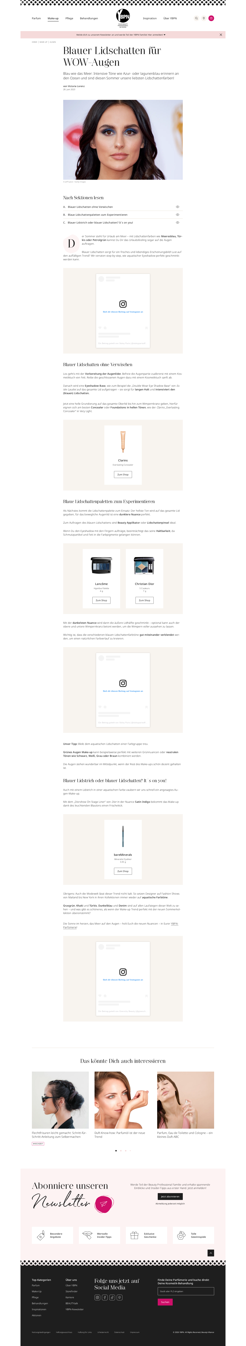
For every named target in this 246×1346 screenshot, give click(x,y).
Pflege (69, 18)
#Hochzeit (38, 1143)
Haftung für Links (85, 1332)
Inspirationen (39, 1309)
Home (34, 42)
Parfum (36, 18)
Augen (53, 42)
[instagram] (97, 1297)
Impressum (135, 1332)
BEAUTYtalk (72, 1303)
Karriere (70, 1297)
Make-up (53, 18)
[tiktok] (112, 1297)
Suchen (165, 1302)
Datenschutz (119, 1332)
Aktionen (36, 1315)
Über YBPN (170, 18)
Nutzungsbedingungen (41, 1332)
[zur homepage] (123, 18)
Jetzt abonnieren (170, 1196)
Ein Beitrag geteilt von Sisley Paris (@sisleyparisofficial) (124, 343)
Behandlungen (89, 18)
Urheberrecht (103, 1332)
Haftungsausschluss (64, 1332)
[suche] (196, 18)
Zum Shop (123, 474)
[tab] (116, 1150)
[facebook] (105, 1297)
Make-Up (37, 1291)
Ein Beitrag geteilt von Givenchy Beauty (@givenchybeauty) (125, 1011)
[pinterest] (119, 1297)
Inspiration (150, 18)
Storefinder (72, 1291)
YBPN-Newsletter (75, 1309)
